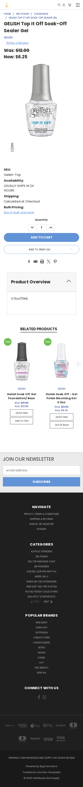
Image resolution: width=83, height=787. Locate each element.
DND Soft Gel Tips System (41, 586)
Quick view (21, 412)
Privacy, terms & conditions (41, 514)
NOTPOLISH (42, 632)
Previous (4, 364)
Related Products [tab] (38, 329)
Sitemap (41, 529)
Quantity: (41, 220)
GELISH (41, 652)
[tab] (41, 282)
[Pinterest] (55, 261)
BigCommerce (48, 766)
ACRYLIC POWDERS (41, 551)
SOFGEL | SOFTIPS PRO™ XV (41, 571)
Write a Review (17, 43)
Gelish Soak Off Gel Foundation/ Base (21, 396)
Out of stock (62, 424)
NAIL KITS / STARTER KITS (41, 596)
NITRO (41, 647)
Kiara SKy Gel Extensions (41, 581)
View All (41, 672)
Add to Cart (21, 420)
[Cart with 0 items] (70, 5)
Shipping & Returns (41, 519)
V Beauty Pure (41, 637)
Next (78, 364)
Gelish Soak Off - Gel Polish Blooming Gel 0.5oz (61, 398)
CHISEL (41, 657)
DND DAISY (41, 622)
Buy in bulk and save (19, 212)
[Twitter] (49, 261)
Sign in (33, 524)
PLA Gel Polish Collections (41, 591)
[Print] (42, 261)
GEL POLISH (42, 556)
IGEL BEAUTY (41, 667)
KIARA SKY (41, 627)
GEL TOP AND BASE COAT (41, 561)
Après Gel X (41, 576)
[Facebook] (29, 261)
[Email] (35, 261)
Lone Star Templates (48, 772)
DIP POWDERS (41, 566)
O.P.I (41, 662)
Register (48, 524)
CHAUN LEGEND (41, 642)
